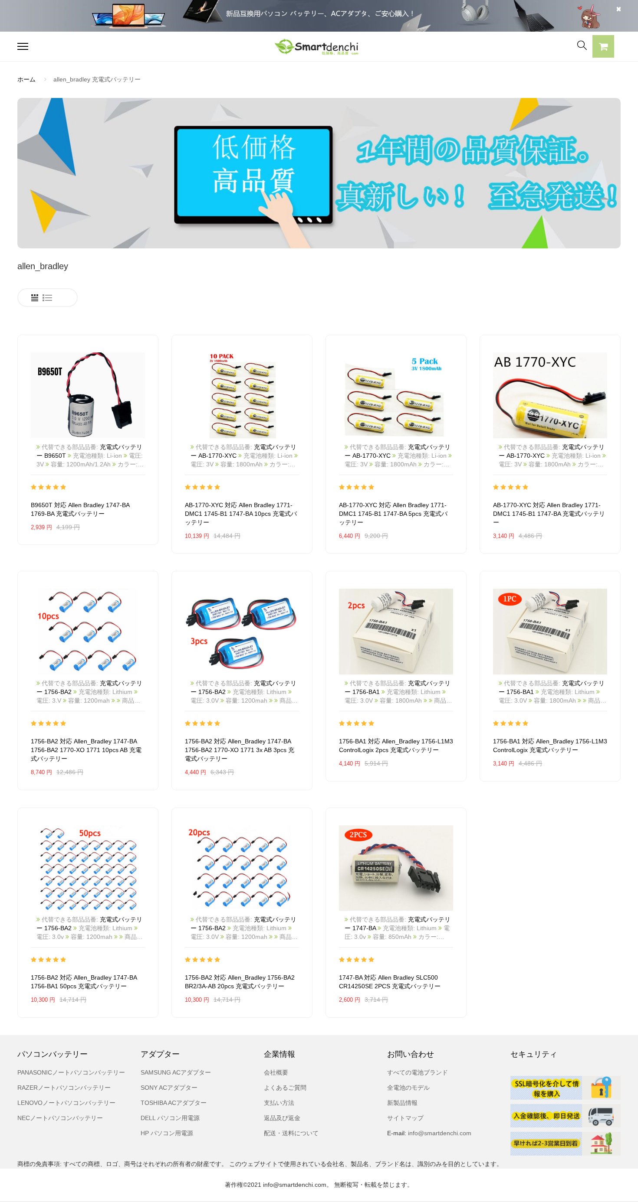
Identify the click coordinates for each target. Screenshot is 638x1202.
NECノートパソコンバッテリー (60, 1117)
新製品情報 (402, 1102)
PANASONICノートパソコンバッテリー (71, 1072)
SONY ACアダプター (169, 1087)
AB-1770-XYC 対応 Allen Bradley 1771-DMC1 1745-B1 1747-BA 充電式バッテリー (549, 514)
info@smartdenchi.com (438, 1133)
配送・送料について (291, 1133)
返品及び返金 (282, 1117)
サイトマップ (405, 1117)
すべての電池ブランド (417, 1072)
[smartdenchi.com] (319, 46)
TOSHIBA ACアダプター (174, 1102)
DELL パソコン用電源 (170, 1117)
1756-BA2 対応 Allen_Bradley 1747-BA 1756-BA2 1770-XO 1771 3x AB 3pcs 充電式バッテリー (239, 750)
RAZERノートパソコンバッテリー (64, 1087)
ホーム (26, 79)
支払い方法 (279, 1102)
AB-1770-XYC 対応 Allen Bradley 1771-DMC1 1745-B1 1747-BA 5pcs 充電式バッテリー (393, 514)
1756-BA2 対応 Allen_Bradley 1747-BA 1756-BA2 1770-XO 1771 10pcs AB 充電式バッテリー (86, 750)
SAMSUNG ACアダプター (176, 1072)
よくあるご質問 (285, 1087)
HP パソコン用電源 (167, 1133)
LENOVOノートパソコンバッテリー (66, 1102)
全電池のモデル (408, 1087)
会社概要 (276, 1072)
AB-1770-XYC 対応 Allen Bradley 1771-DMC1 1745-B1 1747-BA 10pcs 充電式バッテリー (241, 514)
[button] (603, 47)
